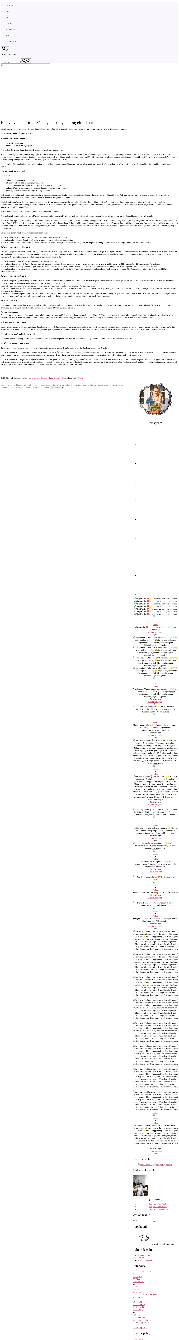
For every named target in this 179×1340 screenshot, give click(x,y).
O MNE (9, 23)
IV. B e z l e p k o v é (141, 1322)
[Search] (26, 60)
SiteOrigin (79, 378)
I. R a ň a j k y (138, 1302)
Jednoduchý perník (145, 1260)
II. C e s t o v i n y (140, 1317)
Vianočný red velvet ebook (157, 1209)
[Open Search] (5, 48)
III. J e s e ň (137, 1276)
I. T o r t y (137, 1286)
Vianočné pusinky (145, 1255)
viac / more (59, 387)
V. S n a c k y (138, 1297)
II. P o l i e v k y (139, 1304)
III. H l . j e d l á (139, 1307)
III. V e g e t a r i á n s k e (142, 1320)
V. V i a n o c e (138, 1281)
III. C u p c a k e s (139, 1291)
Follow (155, 624)
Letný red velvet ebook (158, 1206)
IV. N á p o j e (138, 1309)
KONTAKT (10, 29)
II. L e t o (136, 1274)
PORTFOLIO (12, 41)
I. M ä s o (136, 1314)
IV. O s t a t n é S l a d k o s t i (145, 1294)
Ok (52, 387)
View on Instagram (155, 632)
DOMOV (9, 5)
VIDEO (9, 17)
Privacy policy (138, 1338)
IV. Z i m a (137, 1279)
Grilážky (141, 1257)
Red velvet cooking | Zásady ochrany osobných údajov (46, 378)
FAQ (8, 35)
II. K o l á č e (138, 1289)
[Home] (25, 111)
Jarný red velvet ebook (157, 1204)
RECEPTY (10, 11)
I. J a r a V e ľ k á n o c (143, 1271)
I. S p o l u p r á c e (140, 1327)
